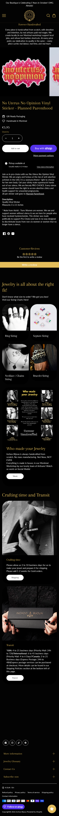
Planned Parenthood (35, 194)
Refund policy (7, 792)
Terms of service (33, 792)
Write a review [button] (29, 264)
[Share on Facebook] (4, 233)
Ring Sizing (11, 335)
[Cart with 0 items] (54, 15)
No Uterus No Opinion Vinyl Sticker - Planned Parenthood (27, 105)
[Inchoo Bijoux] (29, 15)
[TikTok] (19, 743)
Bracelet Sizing (41, 375)
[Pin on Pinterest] (8, 233)
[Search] (48, 15)
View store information (45, 167)
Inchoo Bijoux (21, 812)
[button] (54, 15)
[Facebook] (6, 743)
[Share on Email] (13, 233)
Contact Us (9, 769)
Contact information (9, 796)
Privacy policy (20, 792)
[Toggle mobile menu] (12, 15)
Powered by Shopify (34, 812)
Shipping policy (47, 792)
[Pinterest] (25, 743)
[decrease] (5, 138)
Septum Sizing (40, 335)
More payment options (43, 155)
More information (13, 753)
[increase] (18, 138)
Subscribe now (11, 776)
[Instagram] (12, 743)
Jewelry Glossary (12, 761)
